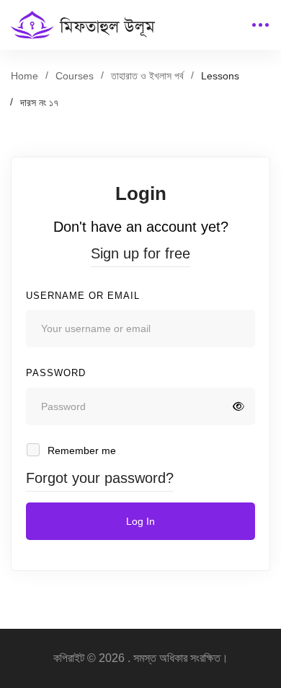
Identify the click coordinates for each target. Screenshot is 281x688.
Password (56, 372)
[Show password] (238, 406)
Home (24, 76)
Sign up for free (140, 253)
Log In (140, 521)
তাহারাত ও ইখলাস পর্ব (147, 76)
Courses (74, 76)
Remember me (80, 450)
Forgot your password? (100, 478)
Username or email (83, 295)
